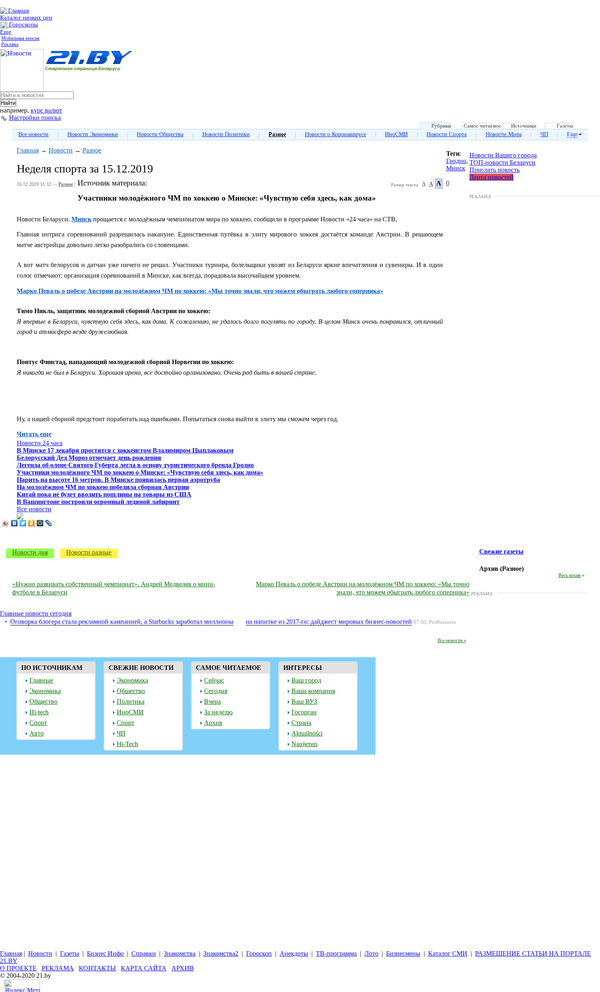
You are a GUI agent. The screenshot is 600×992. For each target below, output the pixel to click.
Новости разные (88, 552)
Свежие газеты (501, 551)
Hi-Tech (127, 743)
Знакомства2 (220, 953)
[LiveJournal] (48, 523)
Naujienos (304, 743)
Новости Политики (226, 134)
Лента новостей (491, 177)
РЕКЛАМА (480, 196)
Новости (61, 150)
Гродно (456, 160)
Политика (130, 701)
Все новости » (452, 640)
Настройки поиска (35, 117)
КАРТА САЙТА (144, 968)
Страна (301, 722)
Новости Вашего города (503, 155)
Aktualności (306, 733)
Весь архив (569, 575)
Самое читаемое (482, 126)
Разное (277, 134)
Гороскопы (22, 24)
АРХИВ (182, 968)
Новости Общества (160, 134)
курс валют (46, 110)
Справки (143, 953)
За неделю (218, 712)
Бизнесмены (403, 953)
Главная (18, 10)
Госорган (304, 712)
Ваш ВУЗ (304, 701)
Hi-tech (39, 712)
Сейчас (214, 680)
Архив (213, 722)
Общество (43, 701)
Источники (523, 126)
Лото (371, 953)
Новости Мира (504, 134)
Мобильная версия (20, 38)
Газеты (565, 126)
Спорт (38, 722)
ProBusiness (442, 622)
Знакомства (180, 953)
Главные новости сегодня (35, 613)
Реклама (9, 44)
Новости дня (30, 552)
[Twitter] (23, 523)
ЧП (544, 134)
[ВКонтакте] (14, 523)
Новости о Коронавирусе (335, 134)
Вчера (212, 701)
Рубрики (441, 126)
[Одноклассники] (31, 523)
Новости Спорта (447, 134)
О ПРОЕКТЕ (18, 968)
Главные (41, 680)
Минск (455, 168)
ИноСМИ (396, 134)
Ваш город (306, 680)
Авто (36, 733)
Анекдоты (294, 953)
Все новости (33, 134)
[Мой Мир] (40, 523)
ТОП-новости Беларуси (502, 162)
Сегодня (215, 690)
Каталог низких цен (26, 17)
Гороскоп (259, 953)
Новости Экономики (92, 134)
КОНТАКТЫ (97, 968)
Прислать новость (494, 169)
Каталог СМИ (447, 953)
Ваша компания (313, 690)
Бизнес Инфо (105, 953)
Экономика (45, 690)
